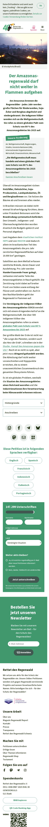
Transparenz (8, 730)
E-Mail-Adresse (12, 528)
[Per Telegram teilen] (28, 428)
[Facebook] (4, 771)
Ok (40, 5)
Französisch (23, 468)
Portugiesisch (23, 493)
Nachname (29, 517)
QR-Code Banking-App (20, 808)
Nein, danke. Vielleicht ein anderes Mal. (25, 570)
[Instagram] (25, 771)
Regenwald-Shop (10, 756)
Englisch (13, 460)
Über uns (7, 716)
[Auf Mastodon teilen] (14, 437)
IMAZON (21, 241)
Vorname (9, 517)
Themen (14, 752)
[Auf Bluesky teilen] (38, 428)
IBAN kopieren (20, 800)
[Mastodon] (11, 771)
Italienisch (23, 485)
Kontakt (6, 723)
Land (8, 538)
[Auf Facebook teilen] (19, 428)
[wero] (6, 814)
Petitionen (15, 746)
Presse (6, 726)
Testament (8, 759)
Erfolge (9, 749)
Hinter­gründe (12, 403)
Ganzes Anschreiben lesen (19, 177)
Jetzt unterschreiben (23, 579)
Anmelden (25, 652)
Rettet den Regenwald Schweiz (17, 733)
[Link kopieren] (9, 428)
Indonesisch (23, 476)
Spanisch (33, 460)
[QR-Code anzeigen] (33, 437)
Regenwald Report (15, 720)
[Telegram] (18, 771)
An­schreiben (11, 412)
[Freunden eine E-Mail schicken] (23, 437)
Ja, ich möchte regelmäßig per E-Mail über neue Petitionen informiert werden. (24, 563)
